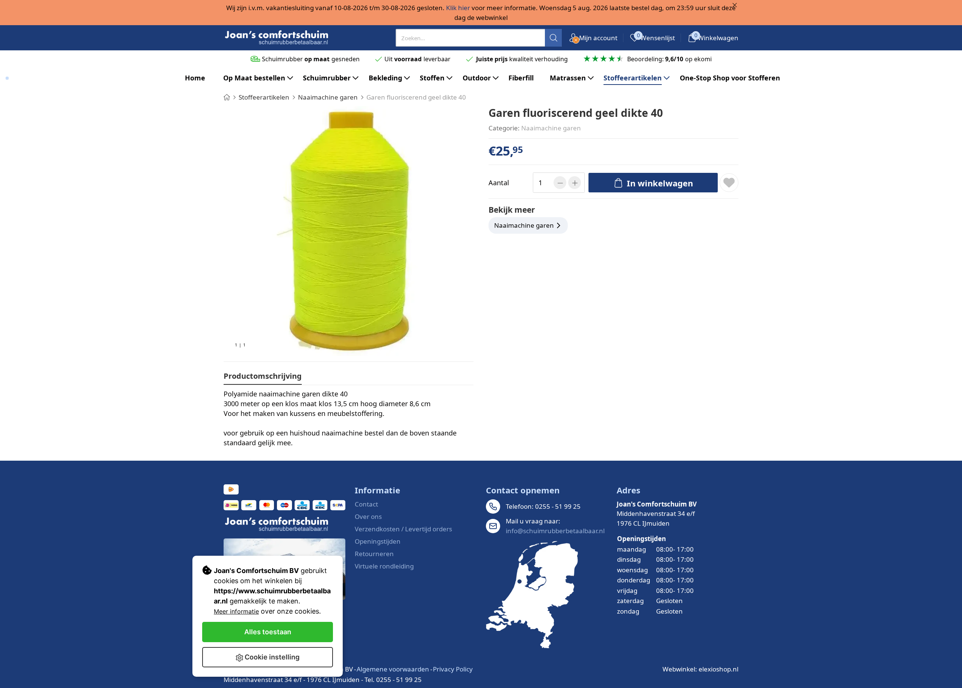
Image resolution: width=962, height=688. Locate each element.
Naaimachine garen (551, 128)
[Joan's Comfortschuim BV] (277, 37)
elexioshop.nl (718, 669)
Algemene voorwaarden (393, 669)
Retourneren (374, 553)
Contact (366, 504)
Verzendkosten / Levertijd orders (403, 529)
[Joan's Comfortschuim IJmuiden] (532, 594)
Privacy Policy (453, 669)
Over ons (368, 516)
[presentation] (479, 38)
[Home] (227, 97)
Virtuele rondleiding (384, 566)
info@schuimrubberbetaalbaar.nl (555, 530)
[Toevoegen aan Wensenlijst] (729, 182)
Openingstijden (378, 541)
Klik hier (458, 7)
